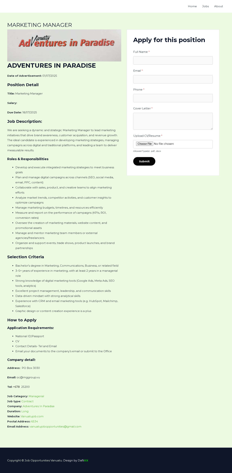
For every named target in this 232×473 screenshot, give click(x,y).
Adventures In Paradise (39, 406)
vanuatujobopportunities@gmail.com (55, 426)
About (218, 6)
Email (138, 70)
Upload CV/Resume (147, 135)
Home (192, 6)
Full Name (141, 52)
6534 (34, 421)
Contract (28, 401)
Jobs (205, 6)
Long (24, 411)
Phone (138, 89)
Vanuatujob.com (32, 416)
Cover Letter (143, 108)
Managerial (36, 396)
